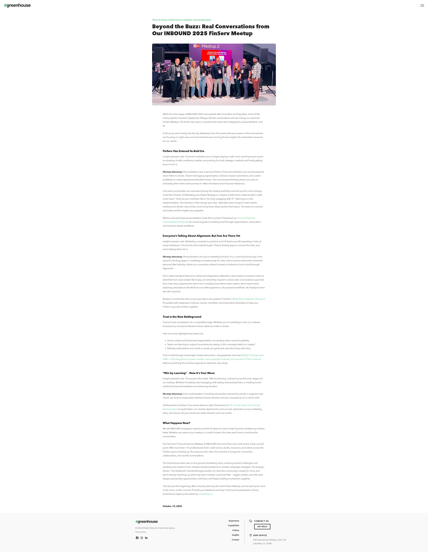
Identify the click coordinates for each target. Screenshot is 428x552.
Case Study (198, 20)
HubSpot (187, 20)
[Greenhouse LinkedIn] (146, 537)
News (208, 20)
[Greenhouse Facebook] (137, 537)
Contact (235, 540)
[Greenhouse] (146, 521)
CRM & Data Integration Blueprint (248, 299)
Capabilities (233, 525)
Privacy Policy (140, 532)
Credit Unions (175, 20)
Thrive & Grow (159, 20)
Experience (234, 521)
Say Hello (262, 526)
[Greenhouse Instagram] (141, 537)
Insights (235, 535)
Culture (235, 530)
